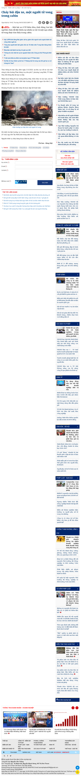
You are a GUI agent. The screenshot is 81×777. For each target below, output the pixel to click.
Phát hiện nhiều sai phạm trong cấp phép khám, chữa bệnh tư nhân (67, 571)
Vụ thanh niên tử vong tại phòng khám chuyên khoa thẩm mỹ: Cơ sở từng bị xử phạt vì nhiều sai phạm (68, 108)
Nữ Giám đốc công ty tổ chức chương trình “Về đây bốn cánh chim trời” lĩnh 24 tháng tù (72, 284)
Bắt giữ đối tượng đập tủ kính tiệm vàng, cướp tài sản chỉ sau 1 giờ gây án (26, 198)
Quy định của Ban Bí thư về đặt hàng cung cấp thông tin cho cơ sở (67, 187)
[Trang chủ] (3, 752)
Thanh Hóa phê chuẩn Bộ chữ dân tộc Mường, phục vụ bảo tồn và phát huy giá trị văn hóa (72, 436)
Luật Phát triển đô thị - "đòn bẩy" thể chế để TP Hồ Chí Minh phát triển (72, 178)
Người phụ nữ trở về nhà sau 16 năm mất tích (67, 470)
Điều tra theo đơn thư (24, 749)
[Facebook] (43, 22)
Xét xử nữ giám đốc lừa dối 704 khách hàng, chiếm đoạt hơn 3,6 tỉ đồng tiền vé (67, 315)
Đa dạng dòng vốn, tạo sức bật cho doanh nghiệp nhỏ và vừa (72, 385)
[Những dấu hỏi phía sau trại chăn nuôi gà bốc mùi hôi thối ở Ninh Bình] (61, 650)
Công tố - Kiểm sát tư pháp (10, 8)
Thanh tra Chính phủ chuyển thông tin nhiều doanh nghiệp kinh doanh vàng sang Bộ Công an (72, 542)
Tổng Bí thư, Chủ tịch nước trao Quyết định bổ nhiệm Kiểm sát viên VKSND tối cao (68, 91)
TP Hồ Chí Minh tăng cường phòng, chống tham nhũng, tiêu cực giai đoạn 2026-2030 (67, 553)
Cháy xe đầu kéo (21, 151)
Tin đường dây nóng (70, 741)
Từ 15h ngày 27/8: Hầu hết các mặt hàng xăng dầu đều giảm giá (67, 403)
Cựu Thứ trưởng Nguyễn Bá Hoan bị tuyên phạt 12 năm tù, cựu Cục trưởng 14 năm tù (68, 128)
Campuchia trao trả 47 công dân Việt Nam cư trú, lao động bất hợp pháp (72, 486)
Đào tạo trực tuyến (50, 776)
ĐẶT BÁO (39, 752)
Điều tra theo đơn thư (66, 644)
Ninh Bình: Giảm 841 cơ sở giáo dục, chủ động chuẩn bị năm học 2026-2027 (67, 446)
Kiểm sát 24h (62, 170)
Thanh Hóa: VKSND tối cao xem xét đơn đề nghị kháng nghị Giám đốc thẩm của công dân (67, 690)
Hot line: (58, 752)
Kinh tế (59, 377)
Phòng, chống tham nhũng (39, 741)
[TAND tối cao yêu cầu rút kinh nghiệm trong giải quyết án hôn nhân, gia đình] (61, 330)
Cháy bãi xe (23, 147)
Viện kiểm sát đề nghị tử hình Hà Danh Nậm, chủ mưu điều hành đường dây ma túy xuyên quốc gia (68, 119)
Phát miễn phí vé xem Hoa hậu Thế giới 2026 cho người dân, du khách (67, 463)
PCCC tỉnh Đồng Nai (35, 147)
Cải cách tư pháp (63, 324)
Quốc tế (52, 748)
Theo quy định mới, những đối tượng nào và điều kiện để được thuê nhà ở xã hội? (67, 627)
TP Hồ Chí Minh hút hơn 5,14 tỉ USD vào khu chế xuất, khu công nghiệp (67, 411)
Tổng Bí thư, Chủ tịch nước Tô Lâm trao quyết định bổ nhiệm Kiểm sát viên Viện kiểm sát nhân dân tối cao (68, 44)
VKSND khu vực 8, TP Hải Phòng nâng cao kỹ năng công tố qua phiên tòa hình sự (67, 368)
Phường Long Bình (8, 151)
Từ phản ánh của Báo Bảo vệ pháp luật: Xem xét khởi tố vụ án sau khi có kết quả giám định (67, 663)
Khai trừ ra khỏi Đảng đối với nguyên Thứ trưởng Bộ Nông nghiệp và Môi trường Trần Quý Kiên (67, 562)
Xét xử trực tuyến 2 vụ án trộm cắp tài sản (67, 308)
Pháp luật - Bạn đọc (65, 478)
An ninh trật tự (26, 8)
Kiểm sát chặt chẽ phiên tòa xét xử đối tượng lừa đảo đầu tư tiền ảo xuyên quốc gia (67, 300)
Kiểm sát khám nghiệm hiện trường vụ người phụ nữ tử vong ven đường (67, 512)
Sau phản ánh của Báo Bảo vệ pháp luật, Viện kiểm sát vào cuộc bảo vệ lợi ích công (67, 672)
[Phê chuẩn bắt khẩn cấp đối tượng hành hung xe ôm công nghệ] (61, 231)
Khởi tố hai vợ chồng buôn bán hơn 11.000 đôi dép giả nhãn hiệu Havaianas (67, 395)
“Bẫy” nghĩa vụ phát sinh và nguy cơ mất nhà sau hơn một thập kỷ (67, 635)
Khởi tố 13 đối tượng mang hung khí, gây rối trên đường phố (22, 203)
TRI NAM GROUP (7, 776)
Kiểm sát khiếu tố (8, 748)
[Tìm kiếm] (75, 752)
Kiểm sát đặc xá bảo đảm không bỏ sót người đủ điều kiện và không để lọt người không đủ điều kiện (68, 61)
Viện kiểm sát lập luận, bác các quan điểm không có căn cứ (68, 136)
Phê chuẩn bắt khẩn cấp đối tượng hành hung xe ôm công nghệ (72, 232)
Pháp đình (61, 275)
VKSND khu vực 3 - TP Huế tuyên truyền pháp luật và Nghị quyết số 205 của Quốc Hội (67, 352)
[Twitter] (51, 22)
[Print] (39, 22)
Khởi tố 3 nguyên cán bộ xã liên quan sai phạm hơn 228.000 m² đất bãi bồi (67, 495)
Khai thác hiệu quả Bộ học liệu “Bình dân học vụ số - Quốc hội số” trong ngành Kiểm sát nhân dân (68, 33)
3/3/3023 (46, 147)
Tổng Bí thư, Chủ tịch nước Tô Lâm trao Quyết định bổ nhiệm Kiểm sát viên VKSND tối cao (68, 71)
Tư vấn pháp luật (40, 744)
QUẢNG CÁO (26, 752)
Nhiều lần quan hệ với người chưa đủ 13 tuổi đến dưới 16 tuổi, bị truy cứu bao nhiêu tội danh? (67, 619)
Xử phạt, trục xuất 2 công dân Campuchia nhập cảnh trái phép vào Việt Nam (27, 206)
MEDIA (59, 12)
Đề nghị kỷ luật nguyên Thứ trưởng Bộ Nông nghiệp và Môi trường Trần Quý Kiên (67, 580)
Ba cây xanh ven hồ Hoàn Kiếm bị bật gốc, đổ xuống (68, 143)
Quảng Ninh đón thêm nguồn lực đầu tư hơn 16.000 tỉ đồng (67, 419)
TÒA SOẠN (13, 752)
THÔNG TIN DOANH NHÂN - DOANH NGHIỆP (18, 708)
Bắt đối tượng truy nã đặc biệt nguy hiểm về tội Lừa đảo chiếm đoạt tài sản (26, 200)
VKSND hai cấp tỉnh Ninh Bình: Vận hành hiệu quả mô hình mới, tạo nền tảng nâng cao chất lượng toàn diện (67, 342)
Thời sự (5, 741)
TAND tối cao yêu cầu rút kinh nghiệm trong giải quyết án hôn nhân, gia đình (72, 332)
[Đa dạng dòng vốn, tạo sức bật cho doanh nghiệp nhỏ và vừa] (61, 383)
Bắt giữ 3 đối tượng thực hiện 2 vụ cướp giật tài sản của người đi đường (25, 209)
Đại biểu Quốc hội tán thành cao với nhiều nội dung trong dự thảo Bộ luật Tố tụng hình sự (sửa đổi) (68, 81)
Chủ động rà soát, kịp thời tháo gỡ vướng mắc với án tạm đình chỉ (67, 196)
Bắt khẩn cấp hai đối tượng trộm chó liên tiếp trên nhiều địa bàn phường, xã (27, 195)
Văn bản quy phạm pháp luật (67, 156)
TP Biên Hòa (14, 147)
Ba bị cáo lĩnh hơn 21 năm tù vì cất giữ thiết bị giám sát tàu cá (67, 293)
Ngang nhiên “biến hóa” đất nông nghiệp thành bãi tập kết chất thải (67, 504)
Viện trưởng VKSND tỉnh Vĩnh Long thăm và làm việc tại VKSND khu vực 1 (68, 99)
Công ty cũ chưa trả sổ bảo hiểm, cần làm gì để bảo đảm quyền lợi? (67, 520)
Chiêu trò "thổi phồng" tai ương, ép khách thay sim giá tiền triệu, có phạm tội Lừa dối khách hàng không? (72, 599)
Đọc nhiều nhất (63, 54)
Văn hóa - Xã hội (63, 427)
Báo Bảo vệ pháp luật (64, 700)
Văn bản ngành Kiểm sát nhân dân (67, 163)
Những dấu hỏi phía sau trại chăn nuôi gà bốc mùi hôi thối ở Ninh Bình (72, 652)
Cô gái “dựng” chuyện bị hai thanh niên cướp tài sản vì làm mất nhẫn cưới (67, 454)
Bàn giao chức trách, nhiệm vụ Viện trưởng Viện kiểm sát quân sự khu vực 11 (67, 216)
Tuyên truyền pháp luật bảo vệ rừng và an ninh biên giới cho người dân (67, 360)
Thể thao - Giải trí (71, 748)
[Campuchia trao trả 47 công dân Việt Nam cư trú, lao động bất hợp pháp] (61, 484)
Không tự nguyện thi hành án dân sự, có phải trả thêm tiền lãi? (67, 610)
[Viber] (47, 22)
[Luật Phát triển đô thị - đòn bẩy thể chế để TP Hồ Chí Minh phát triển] (61, 176)
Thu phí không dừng (36, 776)
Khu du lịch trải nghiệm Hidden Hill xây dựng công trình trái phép (67, 680)
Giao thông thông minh (21, 776)
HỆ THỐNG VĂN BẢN (67, 151)
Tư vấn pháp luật (64, 589)
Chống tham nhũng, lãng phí (67, 531)
